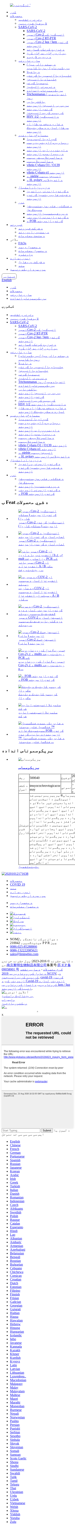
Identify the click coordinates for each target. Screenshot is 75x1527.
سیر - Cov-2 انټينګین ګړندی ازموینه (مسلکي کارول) (41, 524)
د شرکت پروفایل (31, 262)
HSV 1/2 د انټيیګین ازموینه (42, 404)
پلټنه (34, 866)
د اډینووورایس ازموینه (47, 150)
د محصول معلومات (32, 250)
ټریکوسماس (28, 767)
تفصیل (23, 866)
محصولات (16, 16)
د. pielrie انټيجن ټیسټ (44, 176)
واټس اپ (8, 999)
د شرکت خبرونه (30, 228)
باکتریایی (36, 101)
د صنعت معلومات (31, 236)
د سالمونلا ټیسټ (40, 161)
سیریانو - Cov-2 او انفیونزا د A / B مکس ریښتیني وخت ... (35, 566)
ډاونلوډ (25, 254)
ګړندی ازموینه (39, 109)
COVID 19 (17, 884)
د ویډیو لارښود (39, 57)
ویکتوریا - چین (14, 1003)
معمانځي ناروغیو (33, 135)
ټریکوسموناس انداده (45, 90)
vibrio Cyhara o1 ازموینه (45, 172)
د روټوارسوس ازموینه (45, 154)
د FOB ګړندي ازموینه (45, 221)
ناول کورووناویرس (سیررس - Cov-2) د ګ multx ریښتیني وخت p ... (41, 665)
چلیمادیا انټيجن (42, 79)
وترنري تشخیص (30, 19)
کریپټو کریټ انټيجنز (45, 113)
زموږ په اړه (20, 258)
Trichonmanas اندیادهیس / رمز (41, 382)
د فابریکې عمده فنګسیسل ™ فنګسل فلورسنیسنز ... (41, 740)
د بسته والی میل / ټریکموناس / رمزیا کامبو (48, 66)
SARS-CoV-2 (27, 27)
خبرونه (16, 224)
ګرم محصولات (53, 969)
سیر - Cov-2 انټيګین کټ (45, 34)
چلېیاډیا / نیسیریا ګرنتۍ (49, 75)
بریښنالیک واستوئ (18, 996)
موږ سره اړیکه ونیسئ (28, 269)
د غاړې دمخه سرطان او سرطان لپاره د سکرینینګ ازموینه (48, 127)
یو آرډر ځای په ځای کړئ (46, 53)
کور (13, 12)
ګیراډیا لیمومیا (42, 139)
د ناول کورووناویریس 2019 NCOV (29, 973)
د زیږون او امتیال (34, 187)
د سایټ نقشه (30, 969)
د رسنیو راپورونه (33, 232)
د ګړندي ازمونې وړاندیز (48, 191)
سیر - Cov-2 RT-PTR (41, 38)
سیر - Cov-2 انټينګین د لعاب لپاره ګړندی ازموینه (41, 542)
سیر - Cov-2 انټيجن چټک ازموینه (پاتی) (37, 641)
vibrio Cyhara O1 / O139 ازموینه (42, 445)
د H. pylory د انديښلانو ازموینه (44, 456)
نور (21, 202)
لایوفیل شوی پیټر (32, 23)
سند (21, 265)
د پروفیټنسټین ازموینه (47, 213)
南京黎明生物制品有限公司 (27, 965)
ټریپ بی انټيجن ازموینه (48, 105)
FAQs (22, 243)
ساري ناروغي (29, 60)
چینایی (9, 276)
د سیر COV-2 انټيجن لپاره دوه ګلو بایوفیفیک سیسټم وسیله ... (40, 621)
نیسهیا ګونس (37, 83)
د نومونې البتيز (41, 86)
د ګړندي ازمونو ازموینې (48, 217)
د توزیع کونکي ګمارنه (46, 49)
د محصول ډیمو (29, 247)
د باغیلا (33, 72)
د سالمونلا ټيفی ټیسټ (44, 157)
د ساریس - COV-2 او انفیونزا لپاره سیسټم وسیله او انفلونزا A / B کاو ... (38, 593)
